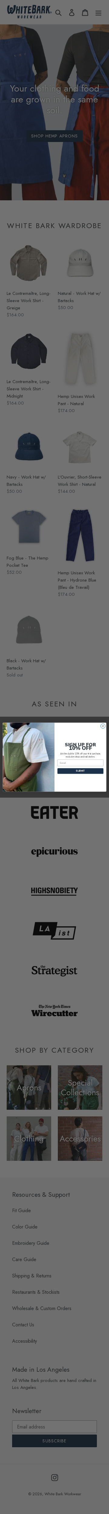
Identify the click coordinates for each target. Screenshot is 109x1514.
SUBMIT (80, 771)
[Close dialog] (103, 726)
